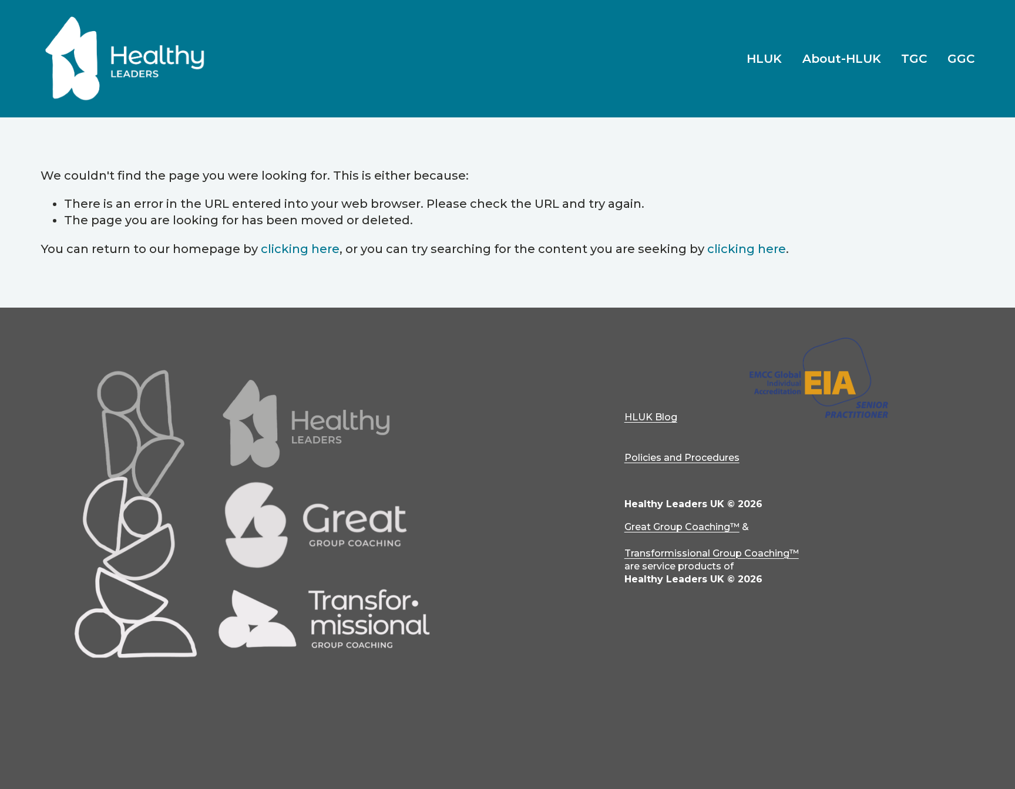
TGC (914, 59)
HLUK (764, 59)
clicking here (300, 249)
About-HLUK (841, 59)
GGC (960, 59)
